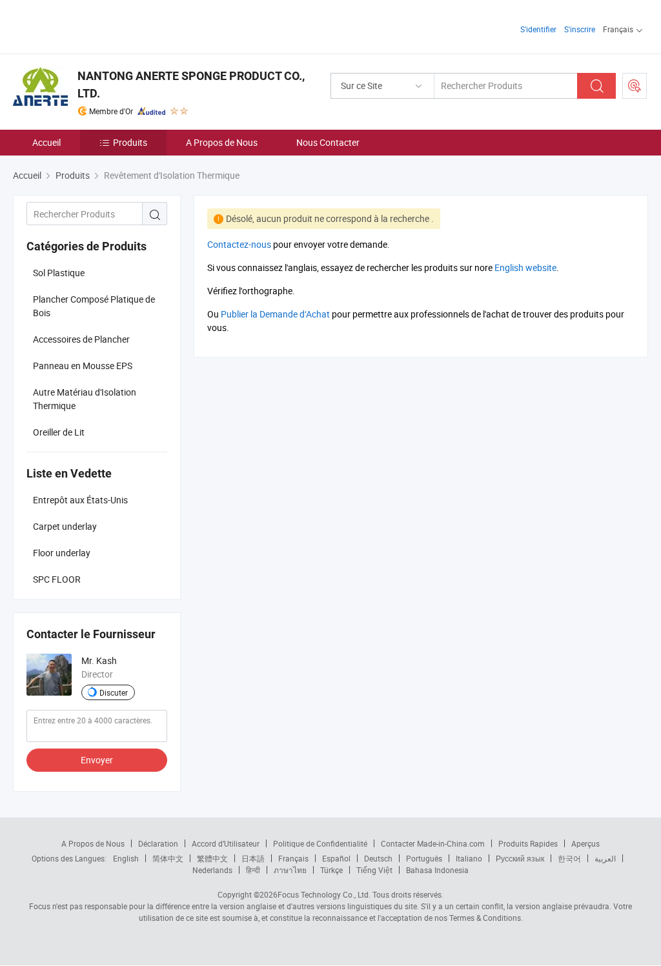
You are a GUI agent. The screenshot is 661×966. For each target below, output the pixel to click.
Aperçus (585, 843)
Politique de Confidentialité (320, 843)
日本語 (253, 858)
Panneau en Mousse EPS (82, 365)
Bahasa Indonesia (437, 870)
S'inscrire (579, 29)
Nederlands (212, 870)
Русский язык (520, 858)
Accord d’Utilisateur (225, 843)
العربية (605, 858)
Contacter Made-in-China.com (433, 843)
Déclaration (158, 843)
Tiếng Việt (374, 870)
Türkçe (331, 870)
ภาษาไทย (290, 870)
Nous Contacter (328, 142)
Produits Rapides (528, 843)
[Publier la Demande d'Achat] (634, 86)
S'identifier (538, 29)
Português (424, 858)
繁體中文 (212, 858)
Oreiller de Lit (59, 432)
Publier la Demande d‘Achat (275, 314)
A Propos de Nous (222, 142)
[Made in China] (96, 25)
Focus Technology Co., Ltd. (324, 894)
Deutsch (378, 858)
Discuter (113, 692)
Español (336, 858)
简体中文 (167, 858)
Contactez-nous (239, 244)
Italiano (469, 858)
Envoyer (97, 760)
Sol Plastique (59, 273)
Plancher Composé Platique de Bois (94, 306)
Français (293, 858)
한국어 (569, 858)
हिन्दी (253, 870)
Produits (130, 142)
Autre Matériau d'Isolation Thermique (84, 399)
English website (525, 267)
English (126, 858)
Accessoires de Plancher (81, 339)
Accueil (46, 142)
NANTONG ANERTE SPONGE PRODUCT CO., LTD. (191, 84)
